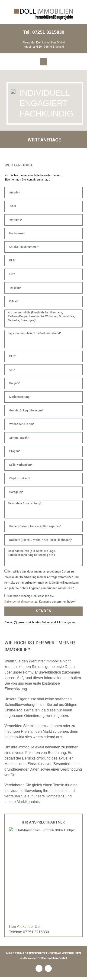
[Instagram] (48, 968)
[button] (43, 61)
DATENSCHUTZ (35, 953)
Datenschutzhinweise (19, 601)
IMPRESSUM (14, 953)
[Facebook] (38, 968)
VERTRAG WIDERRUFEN (64, 953)
